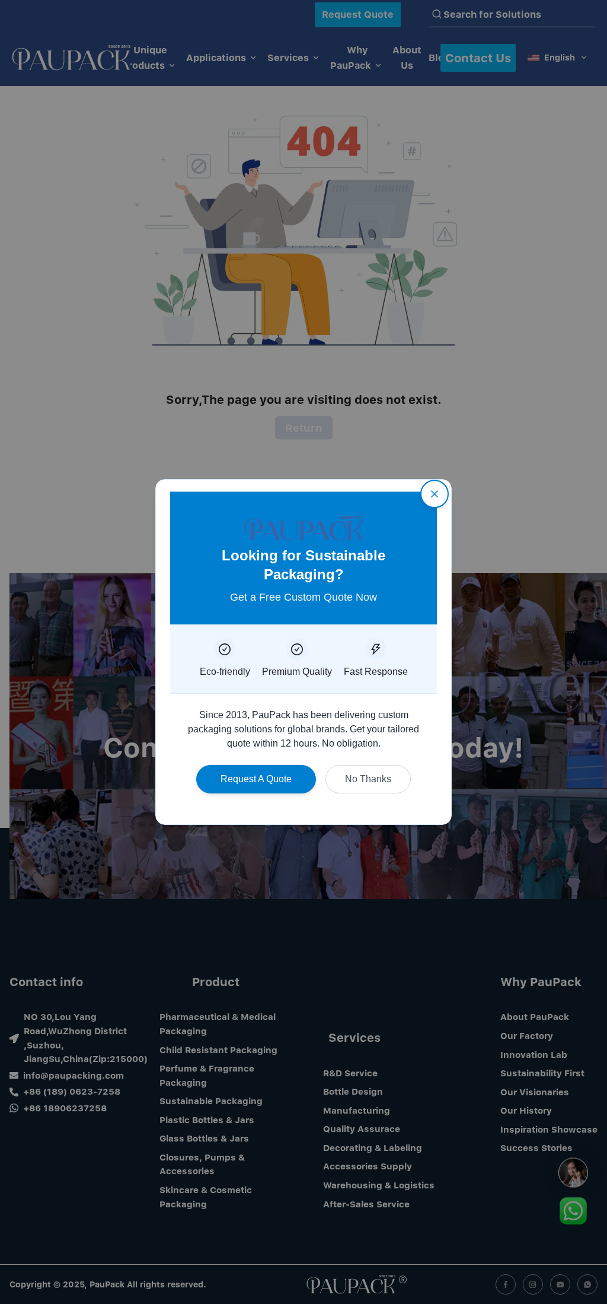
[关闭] (434, 494)
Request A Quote (256, 779)
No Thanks (368, 779)
